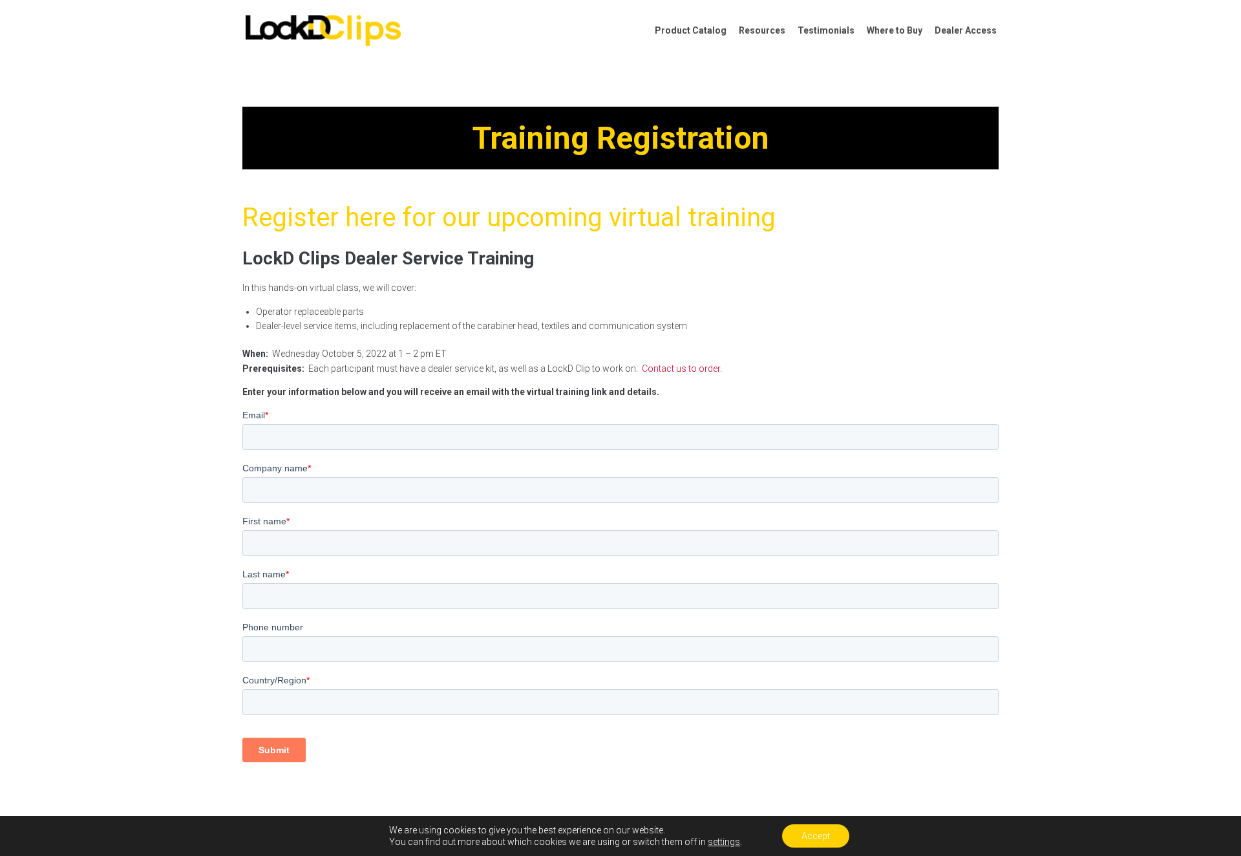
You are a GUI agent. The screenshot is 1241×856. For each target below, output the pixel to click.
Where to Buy (894, 30)
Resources (762, 30)
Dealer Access (966, 30)
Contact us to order (681, 368)
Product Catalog (691, 30)
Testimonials (826, 30)
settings (724, 842)
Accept (815, 836)
